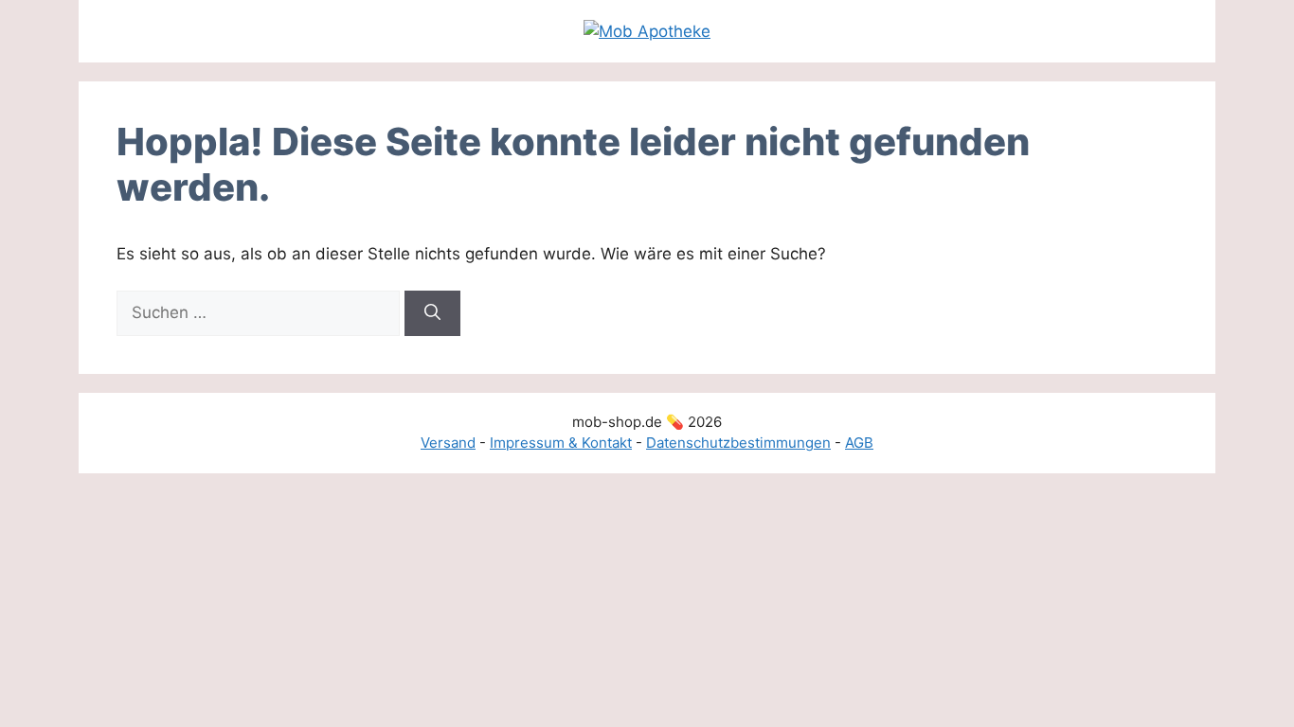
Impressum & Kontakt (561, 443)
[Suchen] (432, 313)
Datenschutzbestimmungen (738, 443)
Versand (448, 443)
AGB (859, 443)
